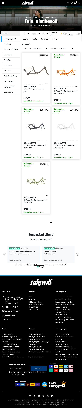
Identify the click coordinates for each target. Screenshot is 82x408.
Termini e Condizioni (9, 349)
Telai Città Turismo (11, 50)
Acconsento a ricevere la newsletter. (28, 373)
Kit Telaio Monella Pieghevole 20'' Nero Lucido (35, 147)
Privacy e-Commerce (36, 339)
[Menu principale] (3, 3)
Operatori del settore (62, 312)
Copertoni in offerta (62, 334)
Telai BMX (7, 44)
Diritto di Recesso (8, 354)
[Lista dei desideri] (71, 3)
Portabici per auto (61, 359)
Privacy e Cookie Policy (37, 337)
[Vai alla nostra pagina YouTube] (38, 395)
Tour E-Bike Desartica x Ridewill (66, 357)
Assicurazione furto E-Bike (64, 297)
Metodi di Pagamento (9, 337)
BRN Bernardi (30, 86)
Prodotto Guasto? (61, 315)
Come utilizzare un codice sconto (13, 357)
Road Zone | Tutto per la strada (66, 354)
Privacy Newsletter (35, 347)
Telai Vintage (8, 81)
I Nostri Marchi (34, 307)
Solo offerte (70, 33)
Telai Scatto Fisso (10, 76)
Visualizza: (54, 48)
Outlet (57, 352)
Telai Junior (8, 65)
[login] (78, 3)
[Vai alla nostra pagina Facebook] (34, 395)
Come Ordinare (7, 334)
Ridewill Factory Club (36, 305)
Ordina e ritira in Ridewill (10, 347)
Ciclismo (35, 17)
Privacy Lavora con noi (37, 349)
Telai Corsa (8, 55)
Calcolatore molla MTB (63, 317)
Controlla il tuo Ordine (63, 300)
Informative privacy (35, 334)
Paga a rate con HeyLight (64, 302)
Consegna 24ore (53, 33)
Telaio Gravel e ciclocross (9, 87)
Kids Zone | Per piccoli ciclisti (65, 349)
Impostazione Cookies (36, 357)
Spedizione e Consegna (10, 344)
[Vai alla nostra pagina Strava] (43, 395)
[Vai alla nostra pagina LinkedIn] (52, 395)
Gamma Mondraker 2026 (64, 347)
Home (28, 17)
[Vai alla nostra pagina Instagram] (30, 395)
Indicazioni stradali (11, 303)
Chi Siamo (32, 297)
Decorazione (8, 92)
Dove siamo (33, 300)
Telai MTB (7, 71)
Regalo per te (60, 322)
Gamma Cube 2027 (62, 344)
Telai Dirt (7, 60)
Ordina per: (28, 48)
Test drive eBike (61, 307)
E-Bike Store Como (35, 302)
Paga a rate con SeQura (63, 310)
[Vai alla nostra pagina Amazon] (47, 395)
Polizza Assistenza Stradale (65, 305)
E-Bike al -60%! (60, 342)
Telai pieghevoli (50, 17)
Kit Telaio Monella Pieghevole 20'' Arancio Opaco (65, 92)
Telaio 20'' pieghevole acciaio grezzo (34, 90)
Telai (41, 17)
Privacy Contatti (34, 344)
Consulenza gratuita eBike (64, 320)
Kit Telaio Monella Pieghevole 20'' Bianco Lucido (65, 147)
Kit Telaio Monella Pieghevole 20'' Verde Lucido (35, 201)
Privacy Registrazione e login (39, 342)
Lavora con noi (34, 310)
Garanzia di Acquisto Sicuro (11, 352)
